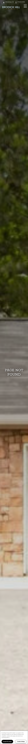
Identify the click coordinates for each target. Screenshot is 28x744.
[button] (9, 2)
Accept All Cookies (7, 741)
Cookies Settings (21, 741)
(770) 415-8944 (21, 2)
